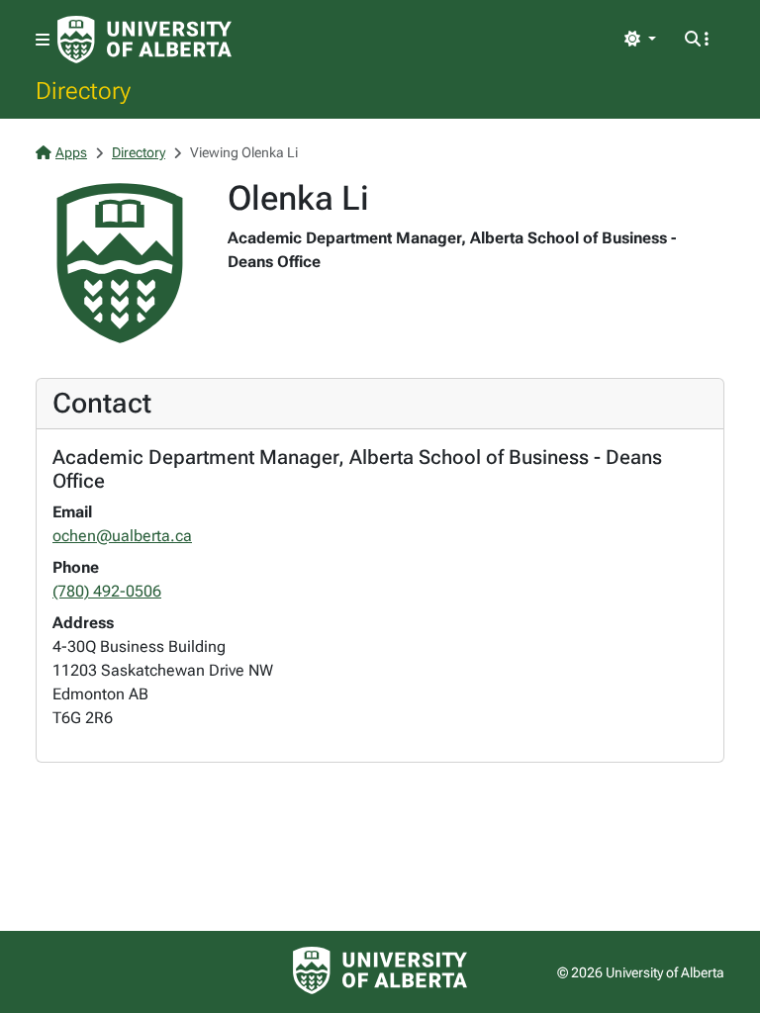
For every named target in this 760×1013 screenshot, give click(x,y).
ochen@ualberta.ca (122, 535)
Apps (71, 152)
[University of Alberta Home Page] (144, 39)
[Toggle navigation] (42, 40)
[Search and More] (696, 39)
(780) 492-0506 (106, 591)
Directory (83, 90)
